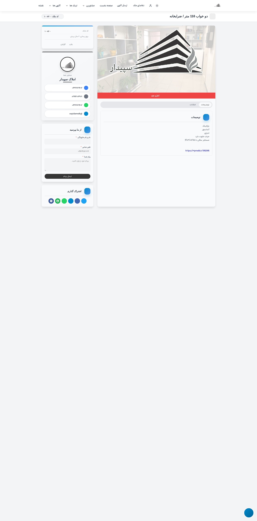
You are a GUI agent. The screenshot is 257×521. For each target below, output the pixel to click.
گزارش (63, 44)
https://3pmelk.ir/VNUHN (197, 150)
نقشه (41, 5)
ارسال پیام (67, 176)
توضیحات (205, 104)
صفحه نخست (106, 5)
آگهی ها (57, 5)
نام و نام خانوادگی (83, 137)
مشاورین (90, 5)
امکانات (193, 104)
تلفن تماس (85, 147)
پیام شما (86, 157)
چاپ (71, 44)
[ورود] (150, 5)
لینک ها (73, 5)
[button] (248, 512)
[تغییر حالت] (157, 5)
